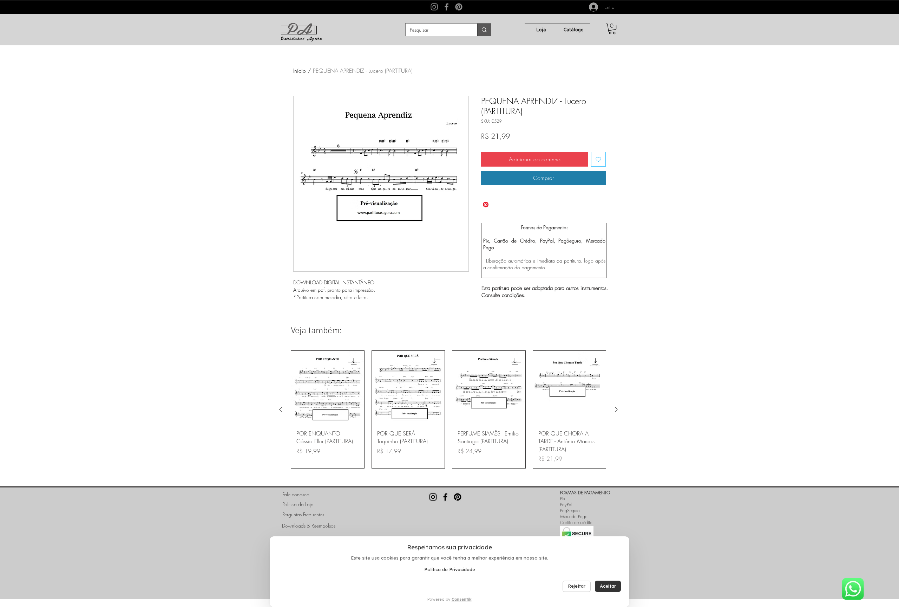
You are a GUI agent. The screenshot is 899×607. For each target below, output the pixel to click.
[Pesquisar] (484, 30)
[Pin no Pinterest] (485, 204)
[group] (448, 409)
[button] (612, 29)
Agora (314, 38)
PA (298, 28)
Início (299, 71)
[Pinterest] (459, 7)
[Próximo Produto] (616, 409)
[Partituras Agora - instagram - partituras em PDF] (434, 7)
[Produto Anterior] (280, 409)
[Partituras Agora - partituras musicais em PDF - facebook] (446, 7)
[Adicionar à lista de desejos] (598, 159)
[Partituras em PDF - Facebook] (445, 497)
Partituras (294, 38)
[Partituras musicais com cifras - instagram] (433, 497)
